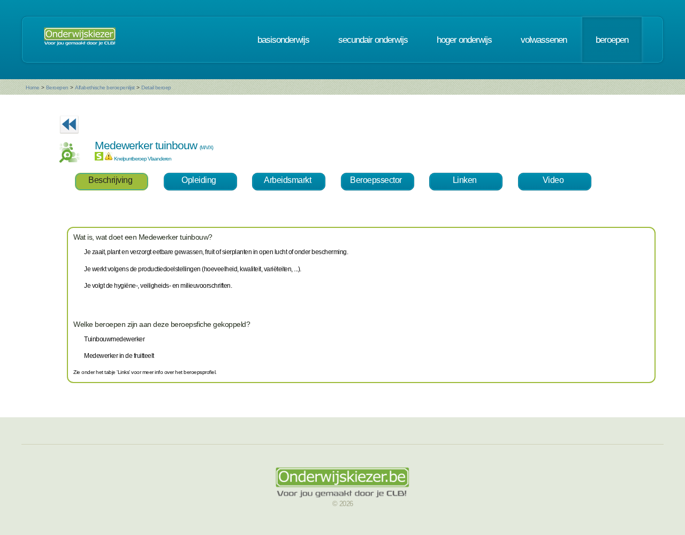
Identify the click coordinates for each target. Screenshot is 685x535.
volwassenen (544, 39)
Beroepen (57, 87)
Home (32, 87)
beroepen (612, 39)
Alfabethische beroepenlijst (105, 87)
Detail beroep (156, 87)
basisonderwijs (283, 39)
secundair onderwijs (373, 39)
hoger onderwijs (464, 39)
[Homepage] (79, 39)
